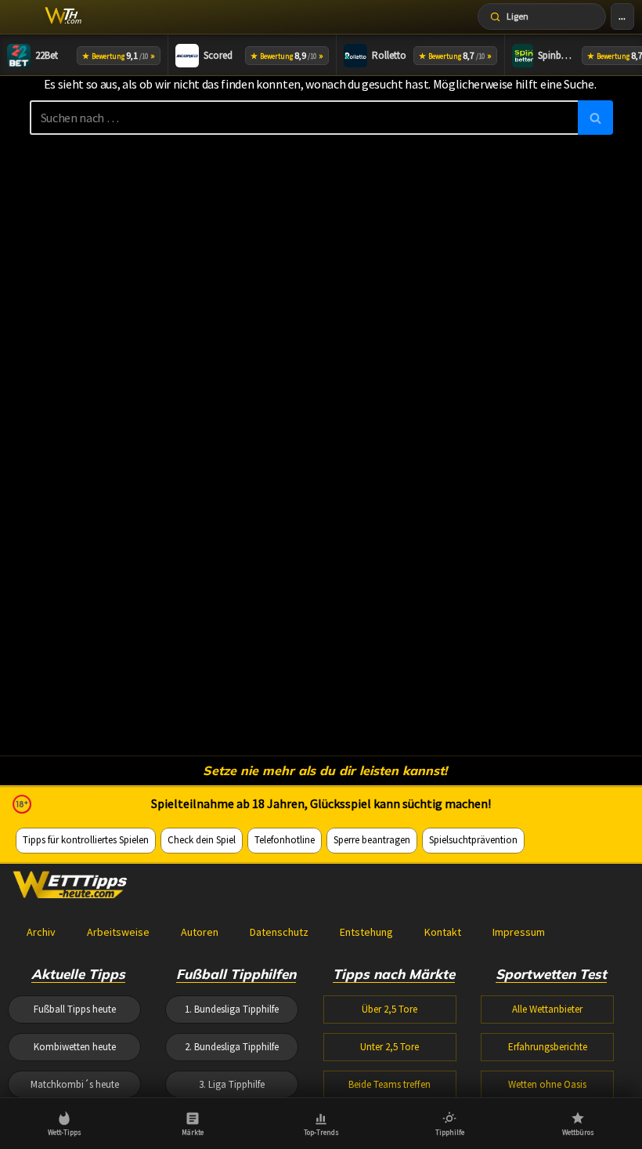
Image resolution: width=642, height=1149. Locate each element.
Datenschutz (279, 932)
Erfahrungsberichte (547, 1046)
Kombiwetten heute (75, 1046)
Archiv (41, 932)
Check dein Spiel (202, 839)
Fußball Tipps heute (75, 1009)
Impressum (518, 932)
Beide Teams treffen (389, 1084)
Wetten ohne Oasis (547, 1084)
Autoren (199, 932)
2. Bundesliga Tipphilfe (232, 1046)
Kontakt (442, 932)
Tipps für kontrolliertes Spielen (86, 839)
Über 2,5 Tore (389, 1009)
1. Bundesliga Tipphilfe (232, 1009)
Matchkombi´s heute (75, 1084)
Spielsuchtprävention (473, 839)
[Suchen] (595, 117)
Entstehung (366, 932)
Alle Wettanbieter (547, 1009)
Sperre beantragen (372, 839)
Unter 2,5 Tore (389, 1046)
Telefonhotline (284, 839)
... (622, 16)
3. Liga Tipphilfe (232, 1084)
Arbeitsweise (118, 932)
